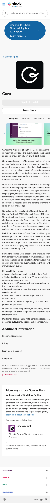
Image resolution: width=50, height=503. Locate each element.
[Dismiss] (39, 30)
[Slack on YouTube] (45, 500)
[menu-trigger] (4, 5)
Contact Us (34, 500)
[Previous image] (4, 134)
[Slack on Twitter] (41, 500)
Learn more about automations (20, 415)
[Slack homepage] (4, 500)
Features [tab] (26, 119)
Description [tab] (13, 119)
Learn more (16, 36)
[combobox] (25, 13)
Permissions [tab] (38, 119)
